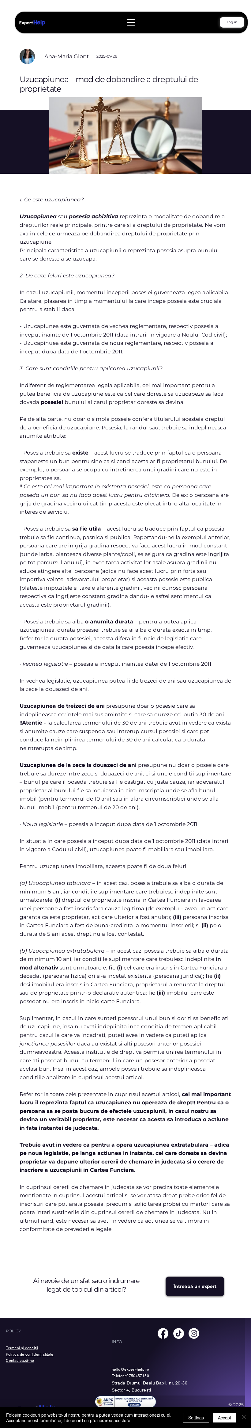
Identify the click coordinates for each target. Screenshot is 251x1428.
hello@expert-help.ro (130, 1369)
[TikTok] (178, 1333)
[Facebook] (163, 1333)
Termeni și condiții (22, 1348)
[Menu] (131, 22)
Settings (196, 1418)
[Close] (243, 1417)
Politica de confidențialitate (29, 1354)
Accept (224, 1418)
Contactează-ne (20, 1360)
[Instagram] (194, 1333)
